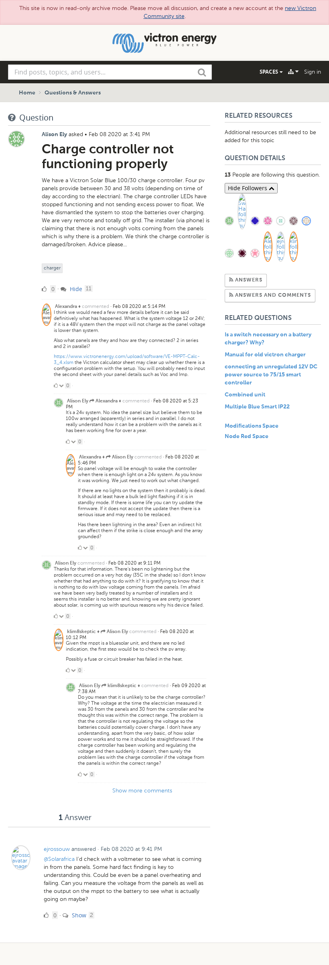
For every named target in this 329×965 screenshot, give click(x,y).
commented (95, 306)
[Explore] (293, 72)
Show (78, 915)
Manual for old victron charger (265, 355)
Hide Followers (248, 188)
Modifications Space (251, 426)
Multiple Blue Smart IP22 (257, 407)
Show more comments (142, 790)
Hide (75, 289)
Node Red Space (246, 436)
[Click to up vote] (56, 385)
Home (27, 93)
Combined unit (245, 395)
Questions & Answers (73, 93)
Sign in (312, 71)
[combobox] (110, 72)
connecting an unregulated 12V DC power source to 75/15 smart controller (271, 375)
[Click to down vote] (62, 385)
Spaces (270, 71)
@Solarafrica (59, 859)
